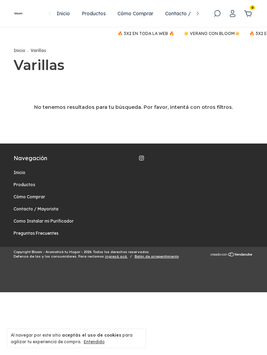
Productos (94, 13)
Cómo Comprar (135, 13)
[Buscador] (217, 14)
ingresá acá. (116, 256)
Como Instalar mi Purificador (44, 221)
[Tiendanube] (231, 255)
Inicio (63, 13)
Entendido (94, 341)
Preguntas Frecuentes (36, 233)
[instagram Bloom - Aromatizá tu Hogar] (141, 158)
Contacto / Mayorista (190, 13)
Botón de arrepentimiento (157, 256)
